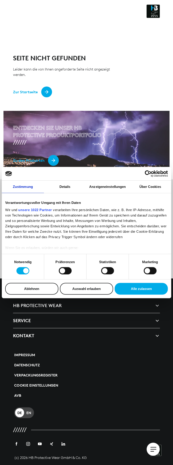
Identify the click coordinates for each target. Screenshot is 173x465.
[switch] (65, 270)
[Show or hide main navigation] (153, 449)
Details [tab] (65, 187)
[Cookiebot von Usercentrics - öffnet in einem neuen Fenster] (148, 173)
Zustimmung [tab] (23, 187)
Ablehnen (31, 289)
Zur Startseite (25, 92)
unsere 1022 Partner (35, 210)
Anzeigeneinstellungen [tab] (107, 187)
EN (28, 412)
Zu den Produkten (29, 160)
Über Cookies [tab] (150, 187)
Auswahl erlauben (86, 289)
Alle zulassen (141, 289)
